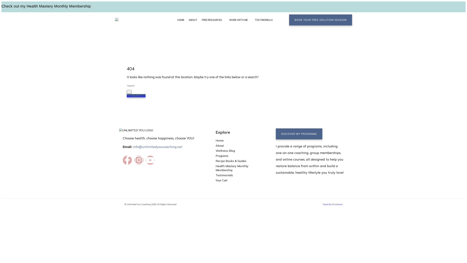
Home (180, 19)
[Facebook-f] (127, 160)
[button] (213, 20)
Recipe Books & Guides (231, 161)
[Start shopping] (276, 19)
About (193, 19)
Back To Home (136, 95)
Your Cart (221, 180)
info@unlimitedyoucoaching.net (157, 147)
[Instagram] (138, 160)
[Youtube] (150, 160)
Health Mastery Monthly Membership (232, 168)
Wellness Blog (225, 151)
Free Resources (212, 19)
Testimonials (264, 19)
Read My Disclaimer (333, 204)
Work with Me (238, 19)
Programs (222, 156)
